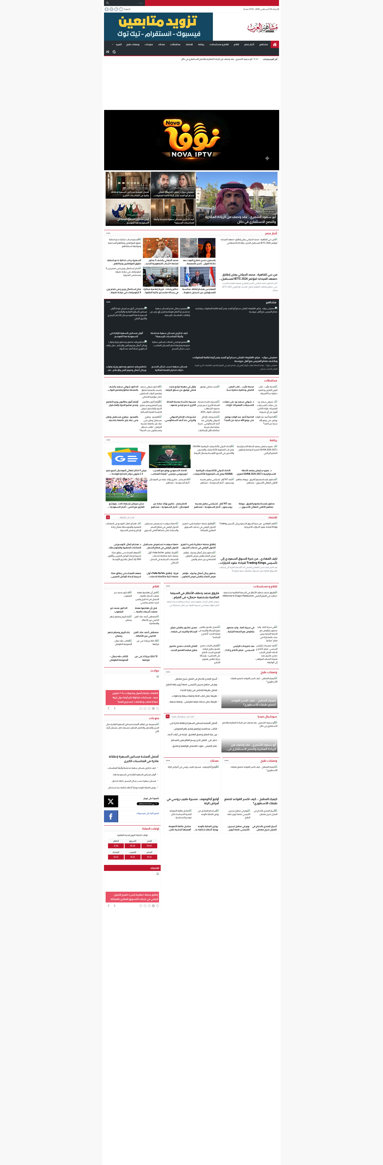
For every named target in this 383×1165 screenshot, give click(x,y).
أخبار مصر (249, 44)
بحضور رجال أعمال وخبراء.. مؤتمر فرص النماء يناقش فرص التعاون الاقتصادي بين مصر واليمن (199, 576)
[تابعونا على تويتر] (111, 9)
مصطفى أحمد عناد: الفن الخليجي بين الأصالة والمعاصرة (146, 636)
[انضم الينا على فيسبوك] (106, 9)
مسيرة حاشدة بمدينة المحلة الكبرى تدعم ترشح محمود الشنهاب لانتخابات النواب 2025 (180, 405)
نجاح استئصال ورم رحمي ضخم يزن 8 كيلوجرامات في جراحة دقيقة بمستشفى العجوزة (123, 292)
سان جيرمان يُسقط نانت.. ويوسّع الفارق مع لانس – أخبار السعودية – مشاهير (126, 507)
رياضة (201, 44)
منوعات (149, 44)
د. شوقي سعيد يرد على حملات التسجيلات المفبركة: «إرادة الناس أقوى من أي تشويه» (238, 405)
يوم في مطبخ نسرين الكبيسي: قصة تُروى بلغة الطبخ (238, 829)
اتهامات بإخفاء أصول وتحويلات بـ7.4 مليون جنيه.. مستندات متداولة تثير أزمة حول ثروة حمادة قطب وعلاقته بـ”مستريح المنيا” (135, 697)
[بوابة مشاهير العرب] (246, 26)
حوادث (154, 670)
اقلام (236, 44)
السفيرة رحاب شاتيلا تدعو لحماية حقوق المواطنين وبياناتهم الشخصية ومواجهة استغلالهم (124, 263)
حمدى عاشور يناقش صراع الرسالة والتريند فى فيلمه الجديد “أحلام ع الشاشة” (184, 631)
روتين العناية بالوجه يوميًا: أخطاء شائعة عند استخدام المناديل (206, 829)
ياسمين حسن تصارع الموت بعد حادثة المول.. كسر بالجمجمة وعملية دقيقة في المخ (199, 263)
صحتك (161, 44)
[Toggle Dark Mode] (114, 51)
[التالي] (115, 708)
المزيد (119, 44)
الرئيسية (275, 44)
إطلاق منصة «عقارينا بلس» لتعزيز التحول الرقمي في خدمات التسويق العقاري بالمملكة (198, 547)
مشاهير (263, 44)
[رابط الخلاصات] (116, 9)
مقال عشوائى (107, 51)
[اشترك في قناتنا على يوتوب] (120, 9)
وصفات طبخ (132, 44)
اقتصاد (189, 44)
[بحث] (107, 3)
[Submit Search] (108, 517)
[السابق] (109, 708)
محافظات (175, 44)
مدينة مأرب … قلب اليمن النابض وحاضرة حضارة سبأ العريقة (240, 390)
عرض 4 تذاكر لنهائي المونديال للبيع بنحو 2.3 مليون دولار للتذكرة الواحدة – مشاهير (126, 473)
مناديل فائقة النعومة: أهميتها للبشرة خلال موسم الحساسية (179, 829)
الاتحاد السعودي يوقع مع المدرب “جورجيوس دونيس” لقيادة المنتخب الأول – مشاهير (169, 473)
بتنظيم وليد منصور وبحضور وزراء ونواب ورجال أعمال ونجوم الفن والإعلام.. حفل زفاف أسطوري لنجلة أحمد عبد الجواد (126, 370)
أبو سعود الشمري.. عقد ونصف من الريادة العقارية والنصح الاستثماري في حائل (219, 59)
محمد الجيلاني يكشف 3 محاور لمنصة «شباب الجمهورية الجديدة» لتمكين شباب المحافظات (160, 263)
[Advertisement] (191, 85)
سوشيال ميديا (267, 716)
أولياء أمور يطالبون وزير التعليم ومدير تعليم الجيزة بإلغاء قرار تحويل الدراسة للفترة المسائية (122, 405)
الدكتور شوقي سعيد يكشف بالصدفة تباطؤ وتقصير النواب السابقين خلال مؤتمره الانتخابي (122, 390)
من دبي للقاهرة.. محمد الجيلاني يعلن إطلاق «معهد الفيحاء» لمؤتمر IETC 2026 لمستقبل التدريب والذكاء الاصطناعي (249, 279)
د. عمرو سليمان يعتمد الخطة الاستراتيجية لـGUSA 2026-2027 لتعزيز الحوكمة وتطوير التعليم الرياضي (256, 473)
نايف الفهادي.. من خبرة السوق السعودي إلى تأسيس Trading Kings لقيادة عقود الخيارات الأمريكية (248, 563)
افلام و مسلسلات (219, 44)
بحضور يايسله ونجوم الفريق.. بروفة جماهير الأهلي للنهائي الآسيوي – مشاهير (257, 507)
